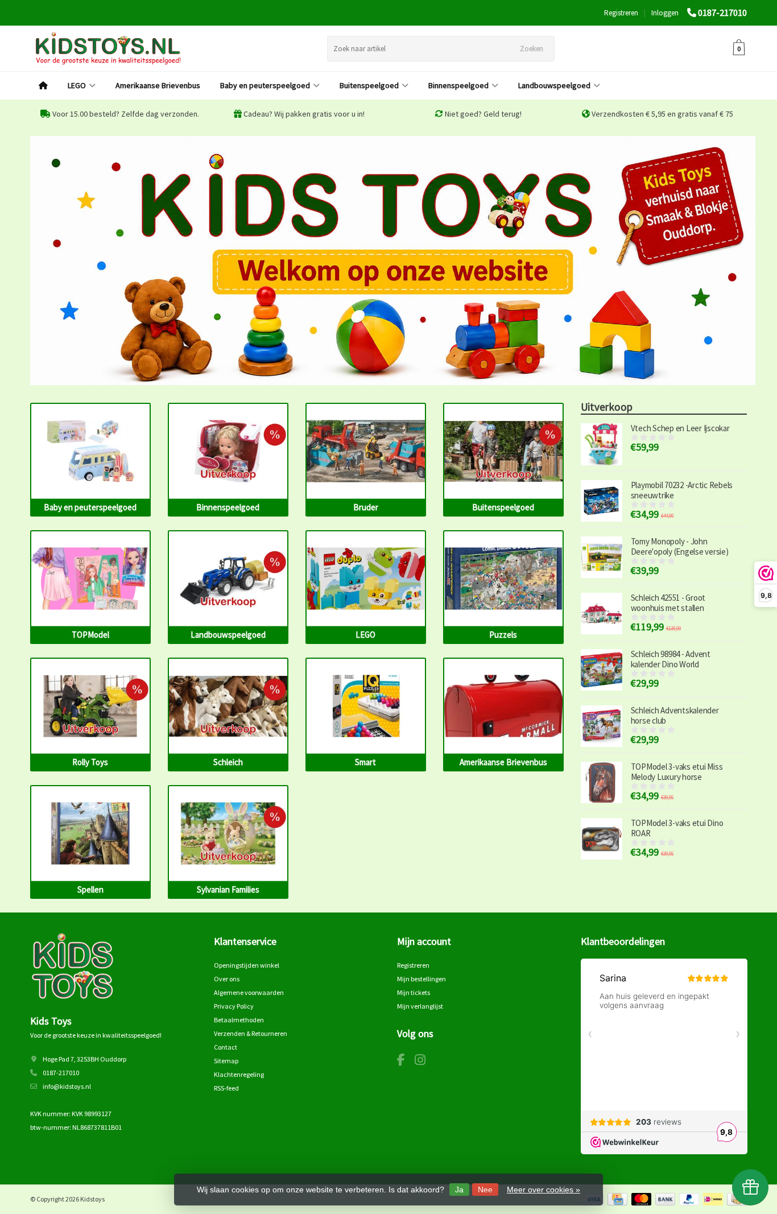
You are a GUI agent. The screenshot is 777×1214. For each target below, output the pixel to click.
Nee (485, 1189)
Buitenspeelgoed (369, 85)
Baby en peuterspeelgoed (265, 85)
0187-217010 (722, 12)
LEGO (77, 85)
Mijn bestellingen (421, 978)
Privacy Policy (234, 1006)
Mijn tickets (413, 992)
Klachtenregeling (239, 1074)
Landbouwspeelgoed (554, 85)
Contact (225, 1047)
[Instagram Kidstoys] (424, 1062)
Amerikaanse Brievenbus (157, 85)
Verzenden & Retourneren (250, 1033)
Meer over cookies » (543, 1189)
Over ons (226, 978)
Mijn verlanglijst (420, 1006)
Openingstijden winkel (246, 965)
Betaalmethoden (239, 1019)
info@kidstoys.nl (67, 1086)
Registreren (621, 13)
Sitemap (226, 1060)
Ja (459, 1189)
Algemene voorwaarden (249, 992)
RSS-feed (226, 1088)
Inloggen (665, 13)
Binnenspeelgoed (458, 85)
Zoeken (531, 48)
